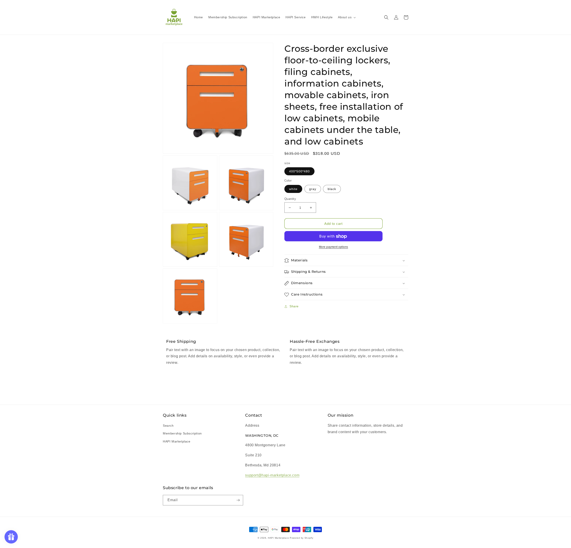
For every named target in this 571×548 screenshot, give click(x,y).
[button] (346, 17)
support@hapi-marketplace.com (272, 475)
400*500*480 (299, 171)
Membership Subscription (182, 433)
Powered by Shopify (301, 538)
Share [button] (294, 306)
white (293, 189)
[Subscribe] (238, 500)
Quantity (290, 199)
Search (168, 425)
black (332, 189)
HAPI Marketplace (176, 441)
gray (312, 189)
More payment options (333, 247)
